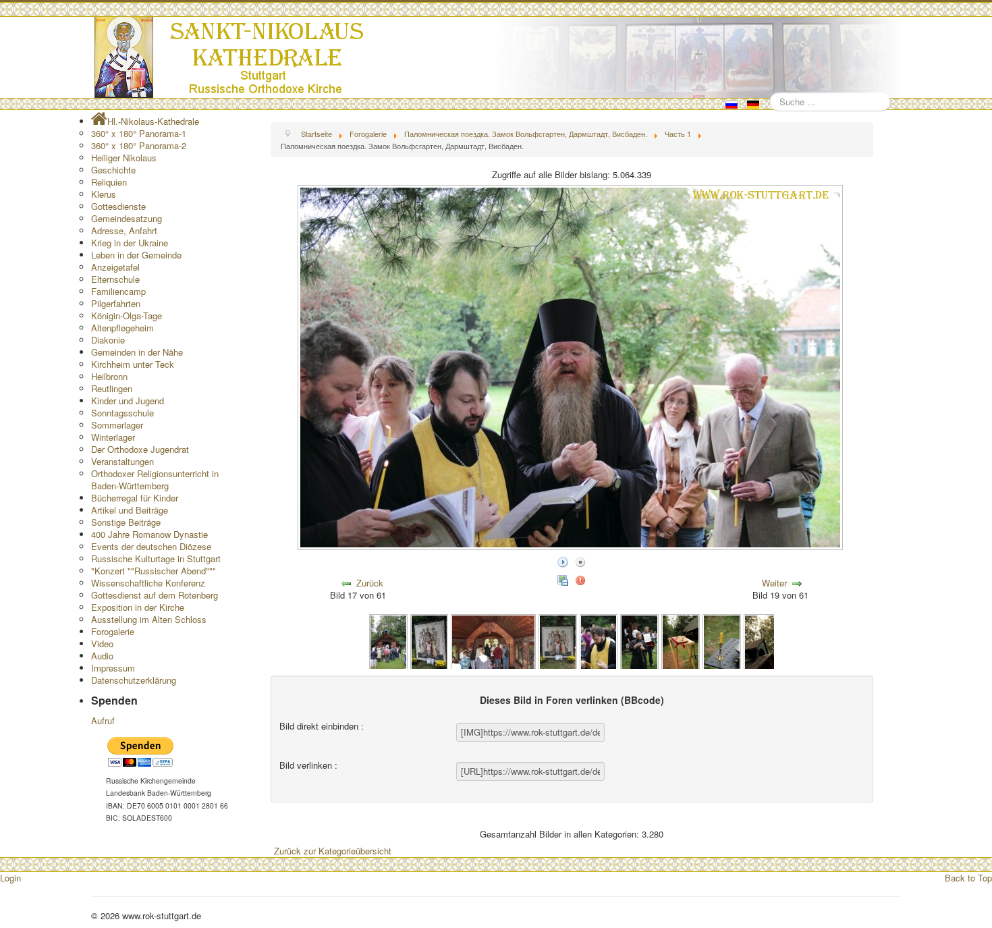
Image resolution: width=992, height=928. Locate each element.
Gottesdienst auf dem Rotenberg (154, 595)
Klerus (103, 194)
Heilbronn (109, 376)
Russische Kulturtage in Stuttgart (156, 558)
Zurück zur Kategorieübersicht (332, 850)
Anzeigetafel (115, 267)
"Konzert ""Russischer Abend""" (153, 570)
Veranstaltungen (122, 461)
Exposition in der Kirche (137, 607)
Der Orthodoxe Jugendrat (140, 449)
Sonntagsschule (122, 412)
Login (10, 877)
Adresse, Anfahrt (124, 230)
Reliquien (109, 181)
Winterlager (113, 437)
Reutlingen (111, 388)
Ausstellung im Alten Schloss (148, 619)
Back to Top (968, 877)
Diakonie (108, 339)
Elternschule (115, 279)
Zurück (369, 582)
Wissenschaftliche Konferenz (148, 582)
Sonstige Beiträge (126, 522)
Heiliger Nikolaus (124, 157)
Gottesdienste (118, 206)
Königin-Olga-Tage (126, 315)
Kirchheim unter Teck (132, 364)
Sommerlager (117, 424)
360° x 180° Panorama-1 (138, 133)
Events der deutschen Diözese (151, 546)
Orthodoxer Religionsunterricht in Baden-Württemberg (155, 479)
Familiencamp (118, 291)
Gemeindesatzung (126, 218)
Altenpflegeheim (122, 327)
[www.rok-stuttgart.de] (497, 57)
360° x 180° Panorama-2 (138, 145)
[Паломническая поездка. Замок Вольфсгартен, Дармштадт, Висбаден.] (388, 640)
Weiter (774, 582)
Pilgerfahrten (115, 303)
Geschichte (113, 169)
